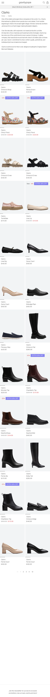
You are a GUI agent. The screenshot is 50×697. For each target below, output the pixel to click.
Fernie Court (5, 562)
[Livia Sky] (12, 240)
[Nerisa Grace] (37, 68)
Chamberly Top (31, 390)
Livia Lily (29, 218)
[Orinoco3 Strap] (12, 68)
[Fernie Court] (12, 540)
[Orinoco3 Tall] (37, 326)
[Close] (47, 7)
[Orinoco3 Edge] (37, 497)
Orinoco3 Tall (30, 347)
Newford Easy (6, 433)
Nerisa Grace (30, 90)
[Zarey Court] (37, 240)
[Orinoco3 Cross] (12, 154)
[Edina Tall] (37, 454)
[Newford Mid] (37, 412)
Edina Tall (29, 476)
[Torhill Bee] (12, 197)
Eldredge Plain (31, 304)
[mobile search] (44, 2)
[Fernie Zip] (12, 454)
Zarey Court (30, 261)
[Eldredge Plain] (37, 283)
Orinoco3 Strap (6, 90)
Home (3, 16)
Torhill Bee (4, 218)
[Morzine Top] (12, 369)
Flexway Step (5, 347)
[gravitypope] (25, 2)
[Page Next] (32, 571)
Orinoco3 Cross (6, 175)
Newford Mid (30, 433)
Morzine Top (5, 390)
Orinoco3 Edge (31, 519)
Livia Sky (4, 261)
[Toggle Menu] (3, 2)
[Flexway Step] (12, 326)
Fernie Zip (4, 476)
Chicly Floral (5, 132)
